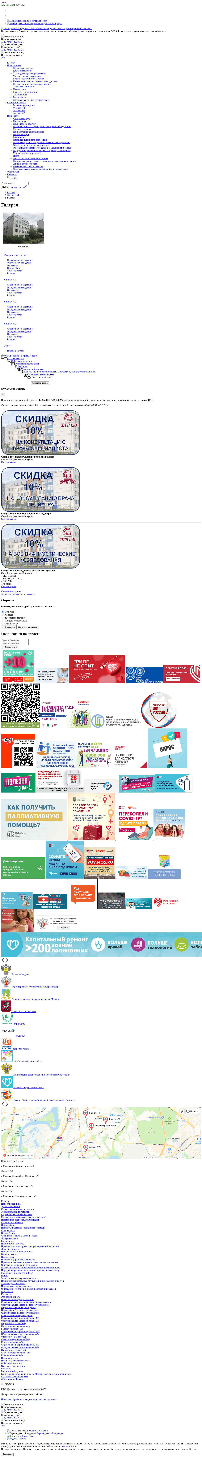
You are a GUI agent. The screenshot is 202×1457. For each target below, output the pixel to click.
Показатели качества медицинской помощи (23, 1227)
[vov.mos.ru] (100, 878)
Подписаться (11, 647)
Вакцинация (19, 137)
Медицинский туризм (12, 1371)
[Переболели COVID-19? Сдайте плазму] (134, 839)
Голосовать (10, 627)
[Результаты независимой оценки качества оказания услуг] (132, 878)
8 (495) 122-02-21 (15, 41)
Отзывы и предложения (13, 1366)
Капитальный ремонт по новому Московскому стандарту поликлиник (36, 1374)
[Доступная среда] (164, 878)
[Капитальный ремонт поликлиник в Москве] (17, 908)
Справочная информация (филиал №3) (20, 1344)
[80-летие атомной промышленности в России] (144, 682)
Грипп (16, 155)
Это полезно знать (10, 1297)
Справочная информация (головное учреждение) (26, 1302)
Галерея (11, 273)
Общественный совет (12, 1379)
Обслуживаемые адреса (19, 262)
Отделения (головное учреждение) (18, 1307)
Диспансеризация (22, 129)
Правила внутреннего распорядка (30, 140)
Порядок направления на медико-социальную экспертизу (42, 150)
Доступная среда (21, 118)
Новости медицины (23, 68)
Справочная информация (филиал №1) (20, 1318)
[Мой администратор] (137, 791)
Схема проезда (14, 270)
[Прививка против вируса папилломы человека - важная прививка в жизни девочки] (169, 839)
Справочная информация (20, 260)
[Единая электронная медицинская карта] (65, 878)
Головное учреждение (24, 105)
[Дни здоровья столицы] (23, 878)
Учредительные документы (27, 76)
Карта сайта (28, 1436)
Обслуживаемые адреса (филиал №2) (20, 1334)
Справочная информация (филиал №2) (20, 1331)
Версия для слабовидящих (50, 1433)
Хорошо (9, 615)
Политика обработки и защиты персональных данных (28, 1399)
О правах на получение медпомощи (31, 145)
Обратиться (13, 171)
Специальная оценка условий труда (31, 100)
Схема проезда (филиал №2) (15, 1339)
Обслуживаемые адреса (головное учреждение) (25, 1305)
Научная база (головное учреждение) (19, 1310)
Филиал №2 (19, 110)
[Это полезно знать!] (18, 791)
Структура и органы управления (29, 73)
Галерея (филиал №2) (12, 1342)
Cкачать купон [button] (8, 462)
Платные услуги (15, 350)
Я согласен (7, 1454)
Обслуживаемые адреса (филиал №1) (20, 1320)
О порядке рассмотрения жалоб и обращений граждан (40, 169)
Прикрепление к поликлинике (28, 132)
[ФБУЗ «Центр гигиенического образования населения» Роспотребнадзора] (116, 727)
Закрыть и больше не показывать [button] (17, 594)
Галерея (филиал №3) (12, 1355)
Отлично (9, 612)
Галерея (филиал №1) (12, 1328)
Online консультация (11, 1363)
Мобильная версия (37, 20)
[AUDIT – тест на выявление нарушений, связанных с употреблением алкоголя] (167, 767)
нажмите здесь (69, 1446)
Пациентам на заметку (24, 124)
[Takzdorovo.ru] (18, 767)
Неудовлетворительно (16, 620)
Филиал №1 (19, 108)
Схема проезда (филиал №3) (15, 1352)
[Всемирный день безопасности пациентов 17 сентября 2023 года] (56, 767)
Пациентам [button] (12, 116)
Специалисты (20, 94)
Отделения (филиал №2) (13, 1336)
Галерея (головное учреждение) (17, 1315)
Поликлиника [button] (14, 65)
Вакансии (6, 1368)
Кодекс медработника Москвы (28, 78)
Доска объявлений (22, 70)
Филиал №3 (19, 113)
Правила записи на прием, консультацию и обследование (42, 126)
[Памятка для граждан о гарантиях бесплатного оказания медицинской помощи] (50, 908)
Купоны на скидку (40, 383)
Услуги (7, 345)
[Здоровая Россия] (83, 908)
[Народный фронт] (130, 767)
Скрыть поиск (16, 187)
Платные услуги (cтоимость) (15, 1360)
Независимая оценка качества (28, 166)
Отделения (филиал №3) (13, 1350)
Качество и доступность (25, 92)
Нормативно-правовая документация (32, 84)
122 (3, 41)
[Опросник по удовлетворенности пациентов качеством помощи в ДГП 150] (20, 727)
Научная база (19, 89)
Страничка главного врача (14, 1376)
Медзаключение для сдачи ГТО (29, 153)
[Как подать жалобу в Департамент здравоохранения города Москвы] (52, 682)
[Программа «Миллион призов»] (65, 727)
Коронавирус (19, 121)
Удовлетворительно (15, 617)
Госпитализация (21, 134)
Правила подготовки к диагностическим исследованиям (41, 142)
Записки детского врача (25, 163)
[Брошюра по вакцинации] (17, 931)
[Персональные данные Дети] (101, 791)
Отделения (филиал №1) (13, 1323)
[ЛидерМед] (139, 908)
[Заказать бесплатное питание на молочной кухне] (173, 791)
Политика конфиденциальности (17, 1299)
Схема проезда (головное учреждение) (20, 1313)
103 (3, 57)
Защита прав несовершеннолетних (30, 158)
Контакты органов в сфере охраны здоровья (35, 81)
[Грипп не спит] (97, 682)
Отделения (12, 265)
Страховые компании (24, 86)
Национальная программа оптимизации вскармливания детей (44, 161)
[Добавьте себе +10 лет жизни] (18, 682)
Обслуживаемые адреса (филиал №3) (20, 1347)
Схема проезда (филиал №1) (15, 1326)
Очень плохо (11, 623)
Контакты (12, 174)
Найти (5, 187)
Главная (11, 62)
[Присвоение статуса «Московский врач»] (111, 908)
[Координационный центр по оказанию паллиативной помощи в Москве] (34, 839)
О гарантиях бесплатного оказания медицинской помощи (42, 148)
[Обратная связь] (181, 682)
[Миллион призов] (94, 767)
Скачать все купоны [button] (11, 591)
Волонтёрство (20, 97)
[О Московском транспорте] (166, 908)
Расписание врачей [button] (16, 102)
